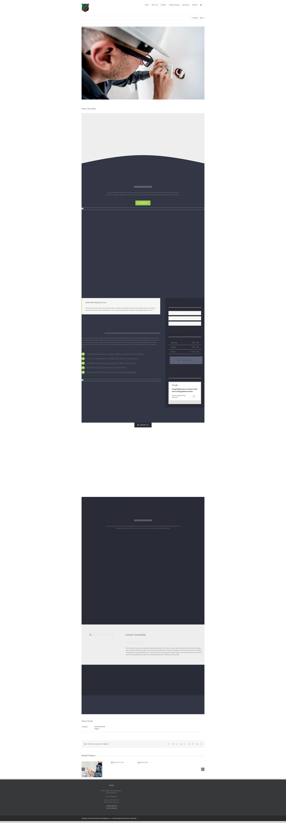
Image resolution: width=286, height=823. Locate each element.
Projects (96, 729)
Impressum (133, 818)
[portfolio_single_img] (121, 380)
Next (201, 18)
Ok (194, 396)
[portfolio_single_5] (143, 208)
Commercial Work (99, 727)
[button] (201, 4)
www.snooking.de (111, 808)
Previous (195, 18)
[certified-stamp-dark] (101, 634)
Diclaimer (126, 818)
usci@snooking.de (111, 806)
